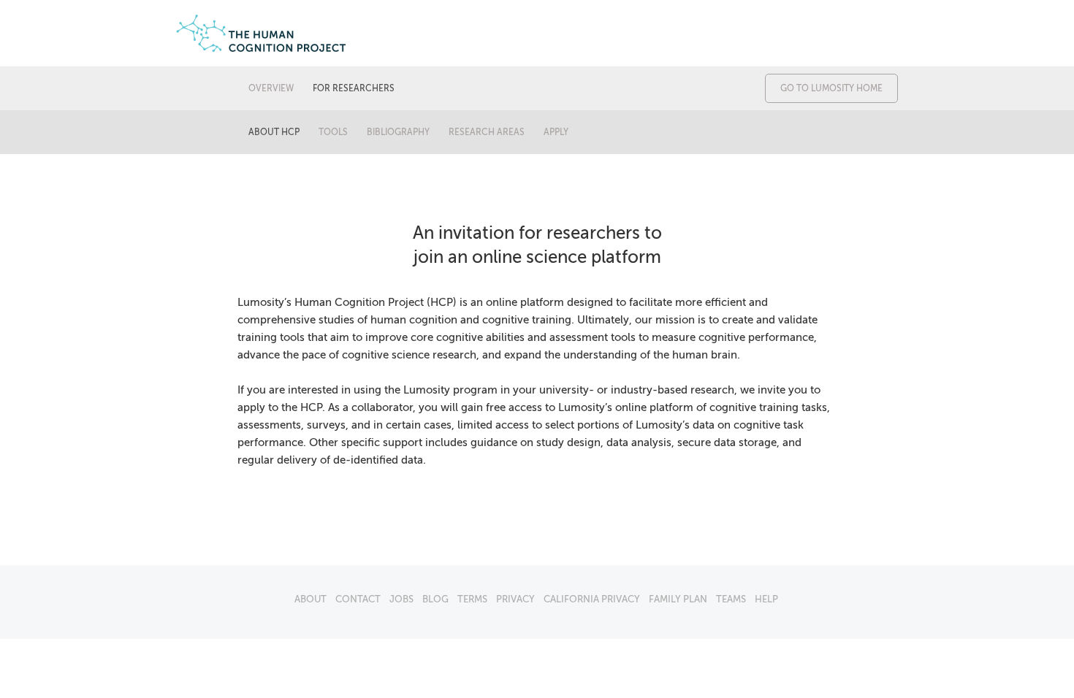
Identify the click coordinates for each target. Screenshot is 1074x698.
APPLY (556, 132)
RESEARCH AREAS (487, 132)
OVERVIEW (271, 88)
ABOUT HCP (274, 132)
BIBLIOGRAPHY (398, 132)
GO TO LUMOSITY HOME (831, 88)
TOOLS (333, 132)
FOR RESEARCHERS (354, 88)
